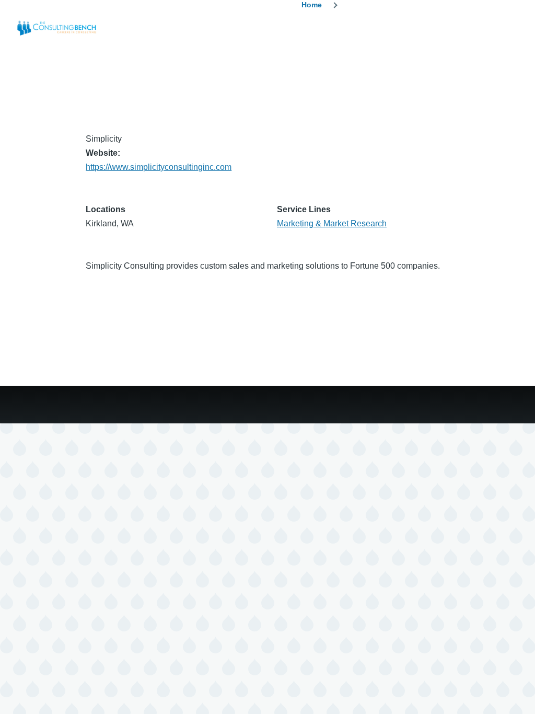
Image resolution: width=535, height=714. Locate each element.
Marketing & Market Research (332, 223)
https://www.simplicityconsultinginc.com (158, 167)
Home (311, 5)
